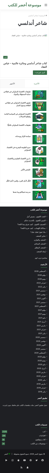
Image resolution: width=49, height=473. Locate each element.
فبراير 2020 (41, 376)
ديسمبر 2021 (41, 291)
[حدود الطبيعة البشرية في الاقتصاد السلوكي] (39, 151)
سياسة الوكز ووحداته (23, 136)
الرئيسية (42, 16)
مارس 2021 (41, 326)
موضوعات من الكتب (38, 444)
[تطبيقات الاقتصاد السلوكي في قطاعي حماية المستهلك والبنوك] (39, 95)
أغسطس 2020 (40, 353)
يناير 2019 (42, 392)
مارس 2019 (41, 384)
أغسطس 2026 (40, 271)
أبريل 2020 (41, 368)
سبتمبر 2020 (41, 349)
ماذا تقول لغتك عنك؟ (38, 232)
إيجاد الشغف (41, 252)
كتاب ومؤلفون (40, 440)
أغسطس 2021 (40, 306)
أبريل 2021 (41, 322)
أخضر (6, 454)
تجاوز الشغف (41, 236)
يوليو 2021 (42, 310)
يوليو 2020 (42, 357)
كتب (44, 432)
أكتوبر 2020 (41, 345)
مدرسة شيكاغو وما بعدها (22, 192)
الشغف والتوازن (40, 240)
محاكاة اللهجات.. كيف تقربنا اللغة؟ (33, 228)
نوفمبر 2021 (41, 295)
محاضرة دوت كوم (41, 258)
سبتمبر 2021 (41, 302)
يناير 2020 (42, 380)
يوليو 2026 (42, 275)
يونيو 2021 (42, 314)
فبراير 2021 (41, 329)
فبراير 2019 (41, 388)
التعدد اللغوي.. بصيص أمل (36, 217)
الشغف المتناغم (40, 244)
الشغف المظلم (40, 248)
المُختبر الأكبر (26, 170)
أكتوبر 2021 (41, 298)
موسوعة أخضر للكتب (38, 210)
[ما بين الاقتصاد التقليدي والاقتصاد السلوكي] (39, 162)
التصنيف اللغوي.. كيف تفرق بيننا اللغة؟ (31, 224)
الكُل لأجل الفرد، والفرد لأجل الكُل (18, 181)
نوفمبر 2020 (41, 341)
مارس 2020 (41, 372)
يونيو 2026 (42, 279)
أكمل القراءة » (40, 73)
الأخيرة (36, 83)
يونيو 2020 (42, 361)
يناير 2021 (42, 333)
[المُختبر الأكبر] (39, 173)
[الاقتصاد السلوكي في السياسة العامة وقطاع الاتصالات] (39, 117)
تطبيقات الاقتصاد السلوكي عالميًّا (19, 125)
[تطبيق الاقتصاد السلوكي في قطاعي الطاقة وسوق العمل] (39, 106)
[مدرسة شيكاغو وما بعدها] (39, 195)
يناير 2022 (42, 287)
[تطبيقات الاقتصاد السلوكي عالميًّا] (39, 128)
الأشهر (12, 83)
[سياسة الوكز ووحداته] (39, 139)
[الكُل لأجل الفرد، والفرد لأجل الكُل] (39, 184)
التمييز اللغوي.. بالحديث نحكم (35, 220)
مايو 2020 (42, 364)
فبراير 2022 (41, 283)
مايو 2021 (42, 318)
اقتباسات (42, 436)
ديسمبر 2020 (41, 337)
